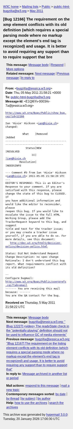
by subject (28, 398)
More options (15, 69)
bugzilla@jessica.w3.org (33, 88)
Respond (57, 65)
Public (46, 6)
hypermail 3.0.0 (56, 414)
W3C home (11, 6)
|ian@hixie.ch (15, 158)
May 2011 (36, 11)
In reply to (27, 77)
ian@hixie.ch (47, 123)
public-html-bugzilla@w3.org (30, 97)
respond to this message (42, 385)
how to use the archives (31, 402)
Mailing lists (30, 6)
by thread (12, 398)
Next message (45, 73)
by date (60, 394)
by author (44, 398)
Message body (38, 65)
